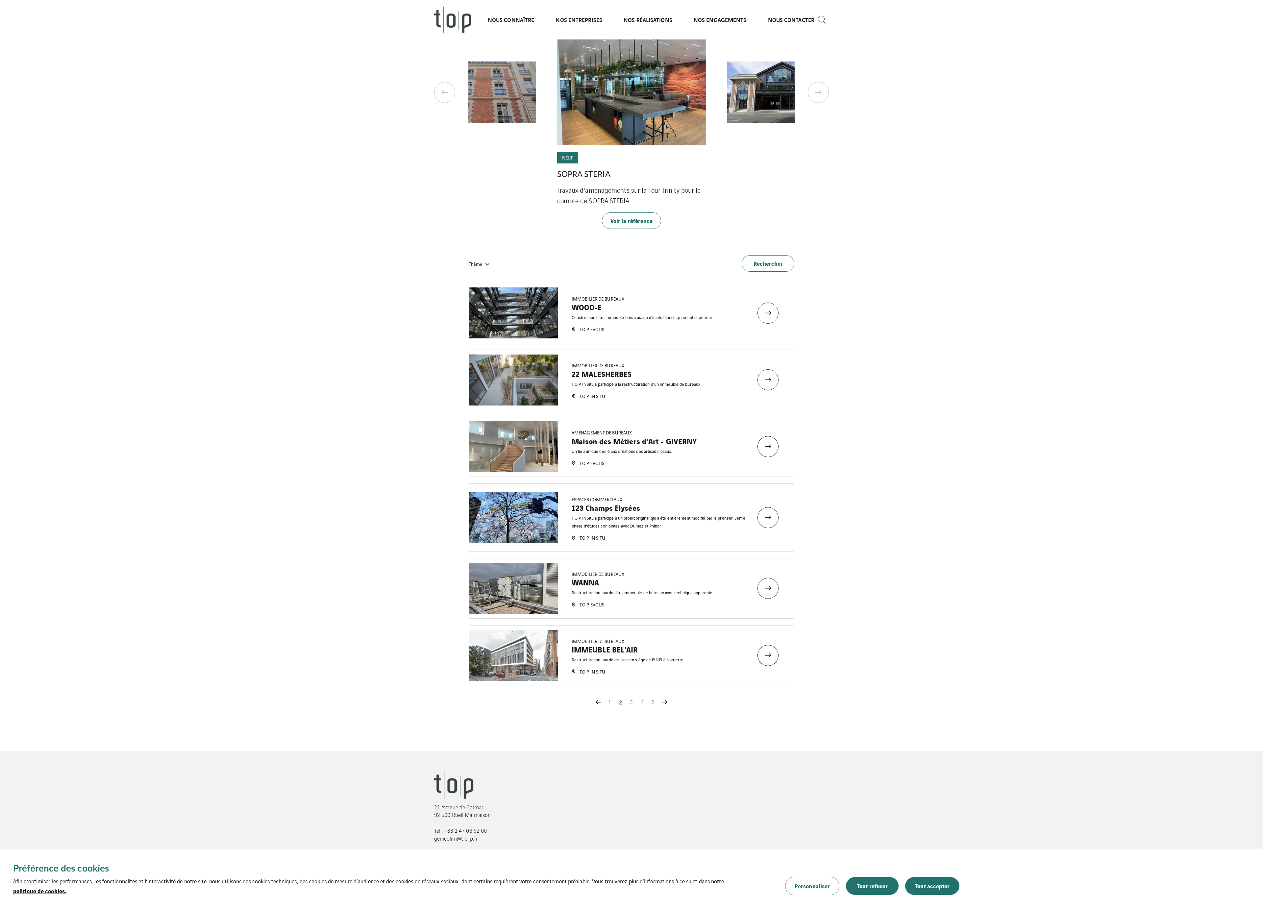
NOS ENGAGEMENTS (720, 19)
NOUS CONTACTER (791, 19)
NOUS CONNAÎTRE (511, 19)
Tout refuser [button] (872, 886)
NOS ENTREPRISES (579, 19)
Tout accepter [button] (932, 886)
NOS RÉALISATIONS (648, 19)
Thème (475, 263)
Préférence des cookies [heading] (61, 868)
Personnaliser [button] (812, 886)
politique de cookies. (39, 891)
